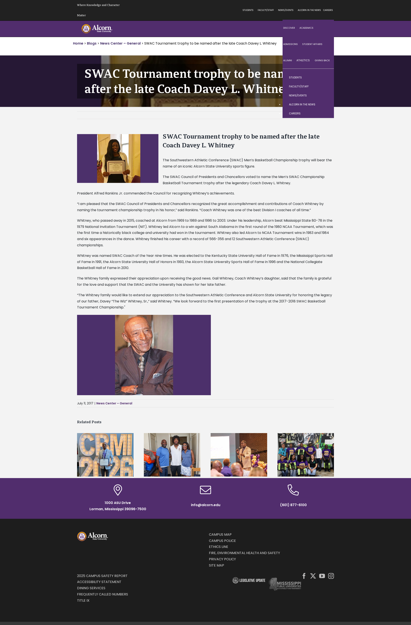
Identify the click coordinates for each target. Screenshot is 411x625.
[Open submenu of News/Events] (326, 95)
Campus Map (220, 534)
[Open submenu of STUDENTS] (326, 77)
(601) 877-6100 (293, 504)
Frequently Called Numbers (102, 594)
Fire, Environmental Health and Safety (244, 552)
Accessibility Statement (99, 581)
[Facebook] (304, 576)
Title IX (83, 600)
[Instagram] (331, 576)
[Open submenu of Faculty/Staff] (326, 86)
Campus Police (222, 540)
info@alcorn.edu (205, 504)
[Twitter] (313, 576)
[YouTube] (322, 576)
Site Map (216, 565)
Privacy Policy (222, 559)
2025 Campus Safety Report (102, 575)
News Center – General (114, 403)
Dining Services (91, 588)
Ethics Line (218, 546)
